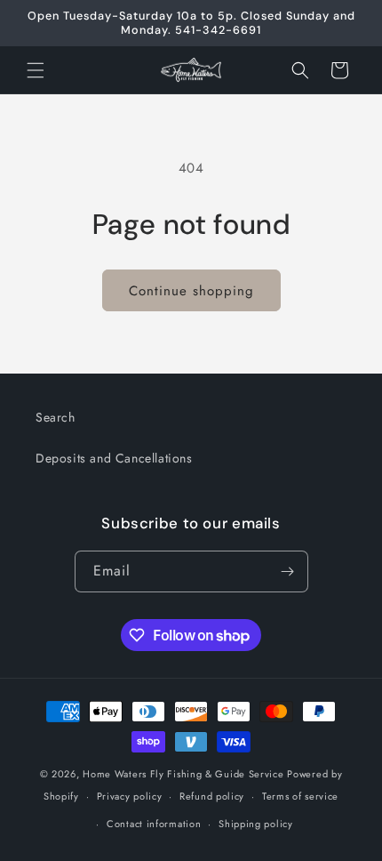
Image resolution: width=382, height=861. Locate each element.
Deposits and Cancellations (114, 458)
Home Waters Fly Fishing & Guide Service (183, 774)
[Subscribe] (287, 571)
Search (56, 417)
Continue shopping (191, 291)
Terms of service (300, 796)
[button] (35, 70)
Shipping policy (256, 824)
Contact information (154, 824)
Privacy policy (130, 796)
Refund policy (211, 796)
